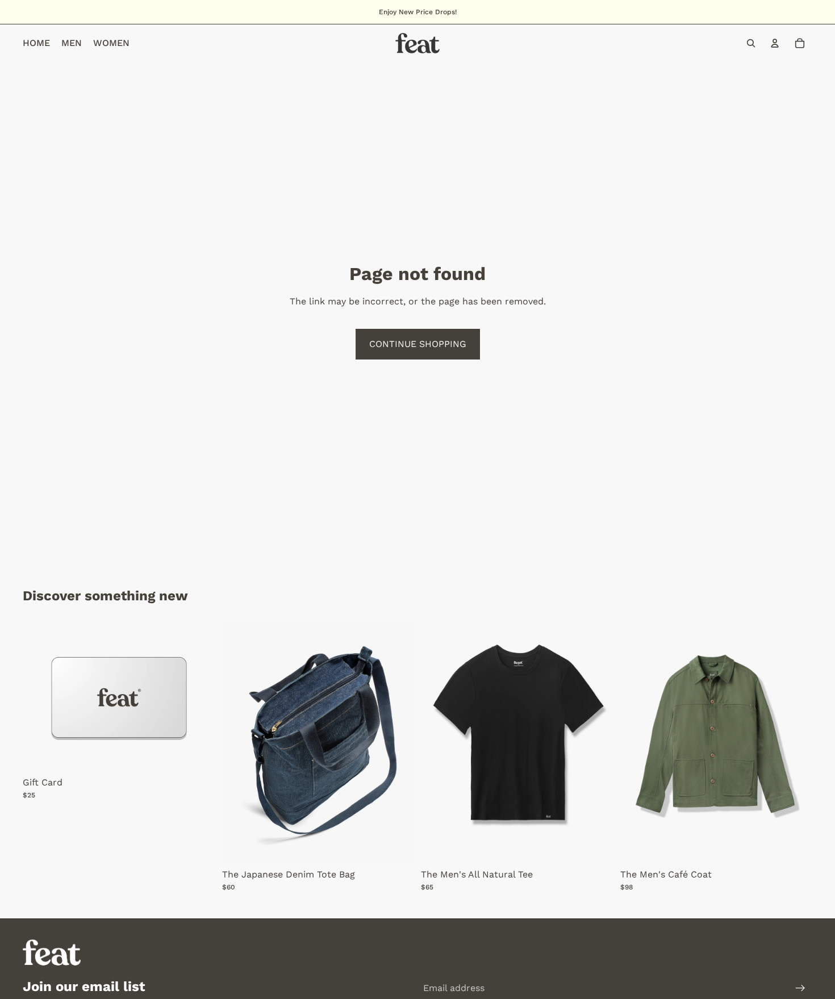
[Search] (750, 43)
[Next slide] (596, 743)
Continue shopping (417, 343)
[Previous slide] (438, 743)
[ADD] (396, 846)
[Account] (774, 43)
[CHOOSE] (197, 754)
